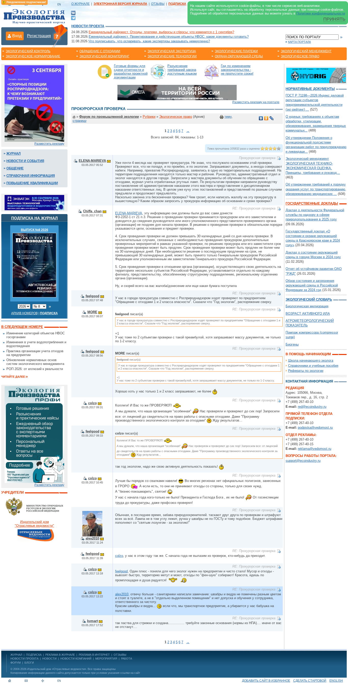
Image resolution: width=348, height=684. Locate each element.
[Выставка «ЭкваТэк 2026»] (34, 202)
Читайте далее (13, 376)
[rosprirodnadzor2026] (34, 103)
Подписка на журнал (34, 218)
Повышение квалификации (32, 183)
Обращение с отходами (99, 51)
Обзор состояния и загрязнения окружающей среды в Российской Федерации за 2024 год (312, 285)
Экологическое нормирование (33, 56)
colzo (92, 403)
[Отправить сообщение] (109, 161)
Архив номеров (24, 313)
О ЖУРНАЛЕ (80, 4)
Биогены (292, 344)
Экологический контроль (28, 51)
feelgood (92, 296)
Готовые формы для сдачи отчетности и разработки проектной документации (131, 71)
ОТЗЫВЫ (158, 4)
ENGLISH (336, 680)
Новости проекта (87, 26)
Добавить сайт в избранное (266, 680)
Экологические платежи (236, 51)
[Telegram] (73, 17)
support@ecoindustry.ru (303, 461)
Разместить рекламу (49, 144)
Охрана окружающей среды (239, 56)
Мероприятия (106, 658)
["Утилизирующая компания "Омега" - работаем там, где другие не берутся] (177, 92)
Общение (15, 168)
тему (228, 117)
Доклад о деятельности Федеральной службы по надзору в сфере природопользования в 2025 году (315, 214)
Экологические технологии (172, 56)
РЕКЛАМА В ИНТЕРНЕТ (94, 654)
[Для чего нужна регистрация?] (57, 36)
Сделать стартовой (309, 680)
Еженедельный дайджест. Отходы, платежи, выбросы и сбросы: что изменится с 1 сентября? (161, 32)
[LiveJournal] (271, 118)
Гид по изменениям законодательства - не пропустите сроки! (237, 69)
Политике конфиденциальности (320, 13)
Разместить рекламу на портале (255, 102)
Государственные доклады (312, 203)
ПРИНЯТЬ (334, 19)
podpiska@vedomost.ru (315, 427)
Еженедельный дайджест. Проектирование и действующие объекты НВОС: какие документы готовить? (169, 36)
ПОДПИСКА (34, 654)
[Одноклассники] (266, 118)
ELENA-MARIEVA (92, 161)
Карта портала (299, 41)
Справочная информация (30, 176)
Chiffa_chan (92, 211)
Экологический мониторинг (104, 56)
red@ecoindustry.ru (312, 407)
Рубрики (149, 117)
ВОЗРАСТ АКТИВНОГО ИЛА (308, 313)
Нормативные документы (310, 89)
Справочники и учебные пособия (313, 365)
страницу (80, 121)
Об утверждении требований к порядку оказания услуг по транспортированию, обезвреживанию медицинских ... (316, 188)
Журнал (13, 153)
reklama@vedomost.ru (314, 449)
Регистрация (39, 36)
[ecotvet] (34, 434)
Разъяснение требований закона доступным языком (182, 69)
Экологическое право (300, 56)
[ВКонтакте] (73, 13)
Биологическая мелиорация (307, 306)
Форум (15, 662)
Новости (49, 658)
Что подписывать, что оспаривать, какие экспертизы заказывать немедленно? (149, 41)
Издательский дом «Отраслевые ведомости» (56, 668)
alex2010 (92, 538)
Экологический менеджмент (306, 51)
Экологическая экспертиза (172, 51)
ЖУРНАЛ (16, 654)
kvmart (92, 621)
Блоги (29, 662)
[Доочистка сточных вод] (316, 75)
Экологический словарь (309, 299)
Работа (126, 658)
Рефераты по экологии (305, 371)
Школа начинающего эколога (310, 360)
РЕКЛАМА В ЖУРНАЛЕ (60, 654)
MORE (92, 312)
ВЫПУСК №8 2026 (34, 230)
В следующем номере (22, 327)
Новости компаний (75, 658)
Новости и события (25, 161)
